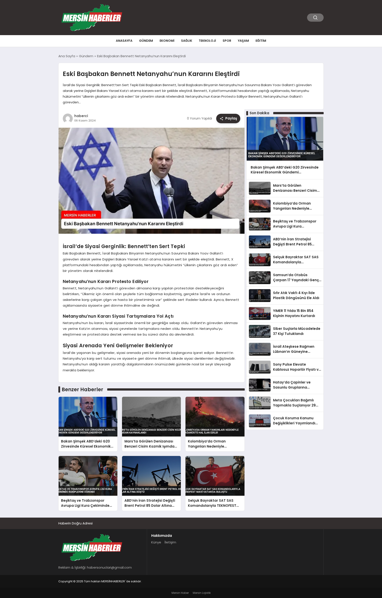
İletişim (170, 542)
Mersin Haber (180, 593)
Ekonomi (167, 40)
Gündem (146, 40)
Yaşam (243, 40)
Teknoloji (207, 40)
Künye (156, 542)
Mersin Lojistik (202, 593)
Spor (227, 40)
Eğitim (261, 40)
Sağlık (186, 40)
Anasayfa (124, 40)
